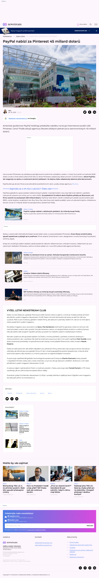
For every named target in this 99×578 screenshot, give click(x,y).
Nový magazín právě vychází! (22, 31)
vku (9, 110)
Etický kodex (74, 542)
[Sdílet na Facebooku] (89, 112)
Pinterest (19, 393)
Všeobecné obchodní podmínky (81, 545)
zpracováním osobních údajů (36, 530)
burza (42, 393)
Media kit (73, 554)
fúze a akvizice (31, 393)
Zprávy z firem (20, 36)
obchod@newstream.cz (43, 545)
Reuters (75, 184)
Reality (29, 483)
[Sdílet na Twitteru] (84, 112)
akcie (49, 393)
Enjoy (5, 483)
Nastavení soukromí (77, 557)
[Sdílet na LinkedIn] (94, 112)
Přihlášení (83, 24)
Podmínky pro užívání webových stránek (81, 551)
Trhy (20, 440)
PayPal (9, 393)
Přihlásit (90, 525)
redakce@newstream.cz (43, 543)
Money (26, 271)
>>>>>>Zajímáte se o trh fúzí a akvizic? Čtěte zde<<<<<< (30, 189)
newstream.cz (7, 36)
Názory (52, 483)
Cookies (72, 547)
